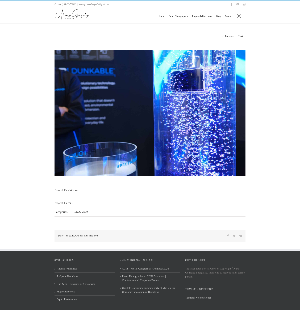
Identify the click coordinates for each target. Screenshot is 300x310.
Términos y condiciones (198, 297)
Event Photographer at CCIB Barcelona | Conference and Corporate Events (144, 278)
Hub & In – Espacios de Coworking (76, 284)
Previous (229, 36)
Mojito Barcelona (66, 291)
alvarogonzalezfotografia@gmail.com (94, 4)
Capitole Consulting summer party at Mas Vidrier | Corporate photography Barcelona (149, 290)
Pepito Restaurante (67, 299)
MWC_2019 (81, 211)
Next (240, 36)
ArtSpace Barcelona (67, 276)
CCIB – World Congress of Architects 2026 (145, 268)
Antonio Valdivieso (67, 268)
